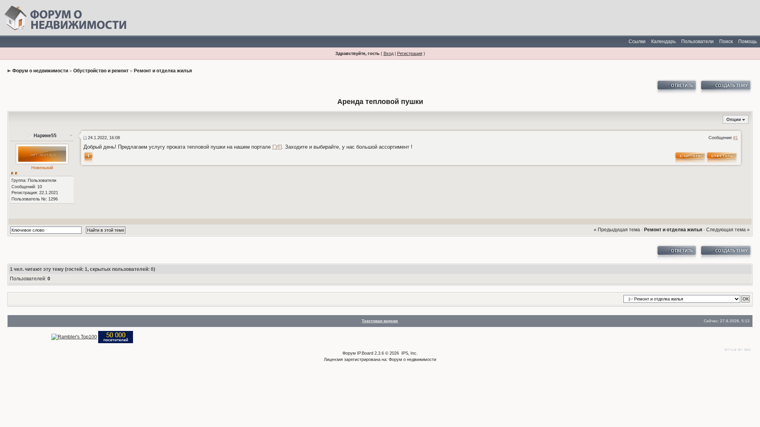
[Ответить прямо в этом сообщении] (722, 157)
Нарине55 (45, 135)
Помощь (747, 41)
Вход (388, 53)
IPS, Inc (408, 353)
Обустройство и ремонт (101, 71)
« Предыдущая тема (617, 229)
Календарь (663, 41)
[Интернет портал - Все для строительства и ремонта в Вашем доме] (115, 337)
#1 (735, 137)
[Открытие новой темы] (725, 87)
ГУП (277, 147)
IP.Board (365, 353)
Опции (733, 119)
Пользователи (697, 41)
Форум (349, 353)
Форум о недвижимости (40, 71)
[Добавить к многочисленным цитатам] (690, 157)
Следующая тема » (728, 229)
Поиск (726, 41)
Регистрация (409, 53)
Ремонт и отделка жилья (163, 71)
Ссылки (637, 41)
